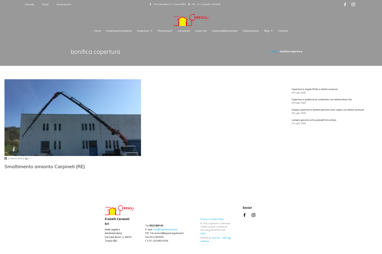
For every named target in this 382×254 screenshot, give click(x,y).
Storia (45, 4)
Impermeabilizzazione (225, 30)
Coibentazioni (251, 30)
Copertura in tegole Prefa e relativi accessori (315, 89)
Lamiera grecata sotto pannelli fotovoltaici (314, 120)
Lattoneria (183, 30)
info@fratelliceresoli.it (165, 229)
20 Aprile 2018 (15, 158)
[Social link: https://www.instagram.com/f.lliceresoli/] (355, 4)
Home (97, 30)
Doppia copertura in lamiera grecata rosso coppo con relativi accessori (328, 109)
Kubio (203, 233)
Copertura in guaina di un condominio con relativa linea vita (322, 99)
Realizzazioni (64, 4)
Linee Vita (201, 30)
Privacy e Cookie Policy (212, 219)
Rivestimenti (165, 30)
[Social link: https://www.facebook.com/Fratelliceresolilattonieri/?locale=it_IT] (347, 4)
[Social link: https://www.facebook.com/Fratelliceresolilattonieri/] (247, 215)
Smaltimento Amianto (119, 30)
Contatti (283, 30)
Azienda (29, 4)
